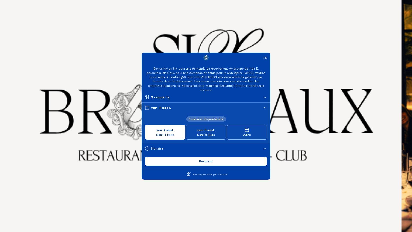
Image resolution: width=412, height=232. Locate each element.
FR (265, 58)
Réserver (206, 161)
